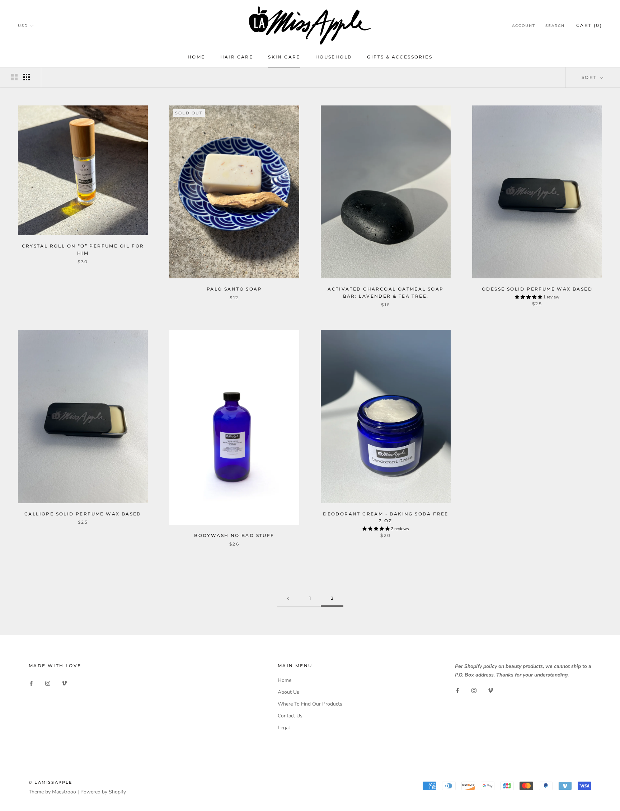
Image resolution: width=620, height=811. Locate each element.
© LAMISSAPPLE (50, 782)
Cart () (589, 25)
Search (555, 25)
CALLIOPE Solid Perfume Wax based (82, 514)
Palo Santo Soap (234, 289)
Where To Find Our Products (310, 704)
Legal (284, 727)
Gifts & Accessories (399, 57)
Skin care (284, 57)
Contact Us (290, 715)
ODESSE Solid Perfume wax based (537, 289)
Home (196, 57)
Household (333, 57)
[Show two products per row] (14, 77)
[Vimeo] (64, 683)
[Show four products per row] (26, 77)
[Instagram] (47, 683)
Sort (590, 77)
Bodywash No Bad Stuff (234, 535)
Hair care (236, 57)
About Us (288, 692)
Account (523, 25)
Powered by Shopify (103, 791)
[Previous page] (288, 598)
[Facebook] (31, 683)
